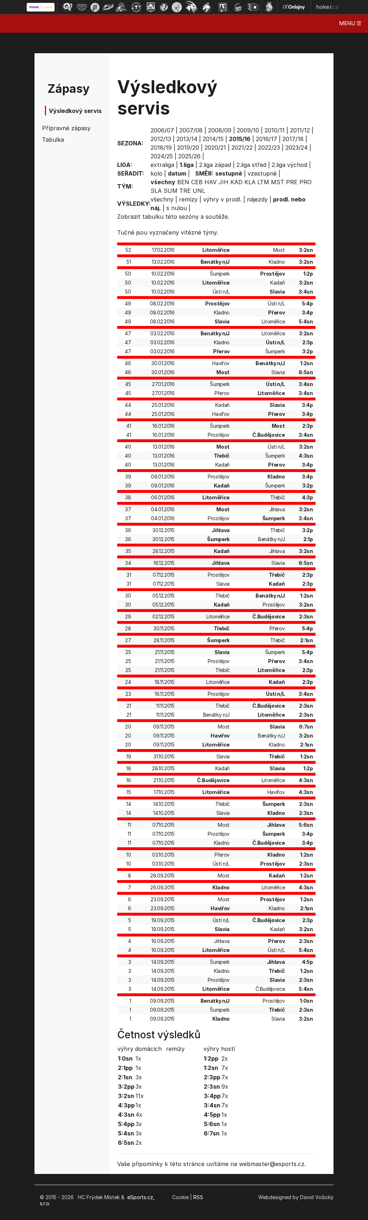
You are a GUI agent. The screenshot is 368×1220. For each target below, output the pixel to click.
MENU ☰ (350, 23)
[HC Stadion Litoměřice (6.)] (136, 7)
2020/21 (215, 147)
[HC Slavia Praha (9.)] (176, 7)
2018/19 (161, 147)
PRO (305, 182)
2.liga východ (289, 164)
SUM (171, 190)
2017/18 (293, 138)
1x (138, 1058)
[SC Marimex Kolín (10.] (191, 7)
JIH (223, 182)
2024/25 (162, 156)
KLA (250, 182)
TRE (185, 190)
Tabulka (53, 139)
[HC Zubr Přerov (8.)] (163, 7)
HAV (210, 182)
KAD (236, 182)
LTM (263, 182)
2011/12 (300, 130)
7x (224, 1067)
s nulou (176, 208)
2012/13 (161, 138)
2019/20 (188, 147)
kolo (156, 173)
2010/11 (274, 130)
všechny (162, 199)
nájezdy (257, 199)
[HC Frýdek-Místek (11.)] (207, 7)
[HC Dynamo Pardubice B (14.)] (253, 7)
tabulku (153, 216)
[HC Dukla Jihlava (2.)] (81, 7)
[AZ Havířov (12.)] (223, 7)
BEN (183, 182)
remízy (188, 199)
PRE (292, 182)
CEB (197, 182)
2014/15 (213, 138)
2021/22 (242, 147)
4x (138, 1114)
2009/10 (248, 130)
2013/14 (186, 138)
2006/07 (162, 130)
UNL (199, 190)
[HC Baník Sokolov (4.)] (107, 7)
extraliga (162, 164)
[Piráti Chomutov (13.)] (239, 7)
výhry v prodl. (222, 199)
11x (139, 1095)
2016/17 (266, 138)
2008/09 (219, 130)
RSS (198, 1197)
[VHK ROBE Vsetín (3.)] (94, 7)
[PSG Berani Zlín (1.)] (67, 7)
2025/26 (189, 156)
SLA (156, 190)
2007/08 (191, 130)
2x (138, 1142)
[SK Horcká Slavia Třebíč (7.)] (150, 7)
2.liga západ (215, 164)
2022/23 (269, 147)
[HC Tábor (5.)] (121, 7)
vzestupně (262, 173)
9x (224, 1086)
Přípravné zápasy (62, 128)
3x (138, 1077)
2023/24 (296, 147)
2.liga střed (251, 164)
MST (277, 182)
